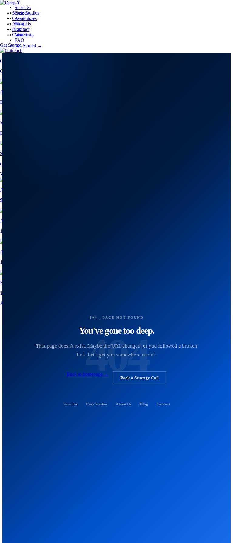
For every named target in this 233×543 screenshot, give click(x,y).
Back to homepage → (88, 374)
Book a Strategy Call (139, 378)
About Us (21, 23)
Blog (17, 29)
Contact (19, 34)
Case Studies (24, 18)
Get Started (11, 45)
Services (20, 12)
